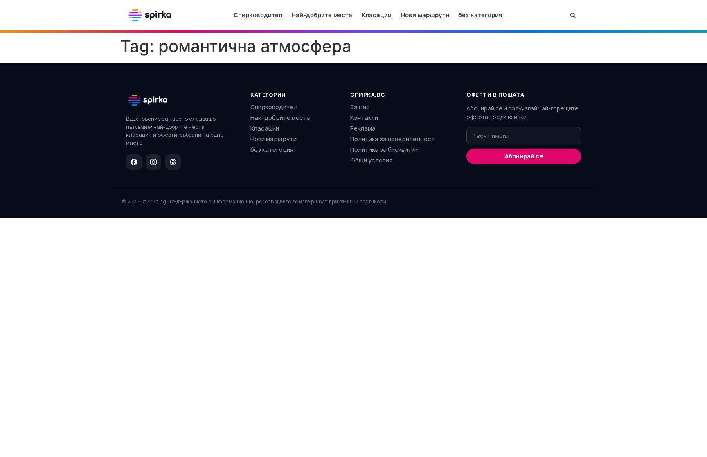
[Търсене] (573, 15)
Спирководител (258, 15)
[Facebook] (134, 162)
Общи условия (371, 160)
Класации (376, 15)
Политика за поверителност (392, 139)
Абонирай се (524, 156)
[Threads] (173, 162)
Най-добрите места (321, 15)
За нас (360, 107)
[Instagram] (153, 162)
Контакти (364, 118)
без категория (480, 15)
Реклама (363, 128)
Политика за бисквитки (384, 149)
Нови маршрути (425, 15)
